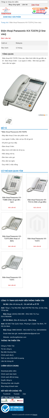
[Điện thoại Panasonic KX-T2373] (37, 223)
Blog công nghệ (14, 4)
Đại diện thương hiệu (8, 352)
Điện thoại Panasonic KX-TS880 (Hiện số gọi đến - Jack (11, 200)
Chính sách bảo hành (9, 374)
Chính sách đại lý (7, 355)
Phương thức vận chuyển (10, 383)
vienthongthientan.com (18, 337)
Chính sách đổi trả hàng (9, 377)
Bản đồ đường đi (16, 304)
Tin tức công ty (6, 349)
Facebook (6, 394)
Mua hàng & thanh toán (9, 386)
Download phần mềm (8, 371)
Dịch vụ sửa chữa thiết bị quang (12, 358)
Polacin (35, 415)
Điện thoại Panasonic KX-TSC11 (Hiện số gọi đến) (37, 201)
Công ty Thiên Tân (7, 346)
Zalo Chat (35, 5)
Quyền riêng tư (6, 380)
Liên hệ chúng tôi (7, 361)
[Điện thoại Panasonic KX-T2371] (12, 262)
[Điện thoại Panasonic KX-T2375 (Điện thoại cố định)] (12, 223)
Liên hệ (24, 4)
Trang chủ (4, 22)
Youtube (16, 394)
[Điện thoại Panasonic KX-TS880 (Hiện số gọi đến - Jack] (12, 184)
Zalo (24, 394)
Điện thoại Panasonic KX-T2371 (11, 279)
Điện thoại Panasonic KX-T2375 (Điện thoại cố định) (11, 238)
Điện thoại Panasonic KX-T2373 (37, 240)
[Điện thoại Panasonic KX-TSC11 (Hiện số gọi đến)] (37, 184)
